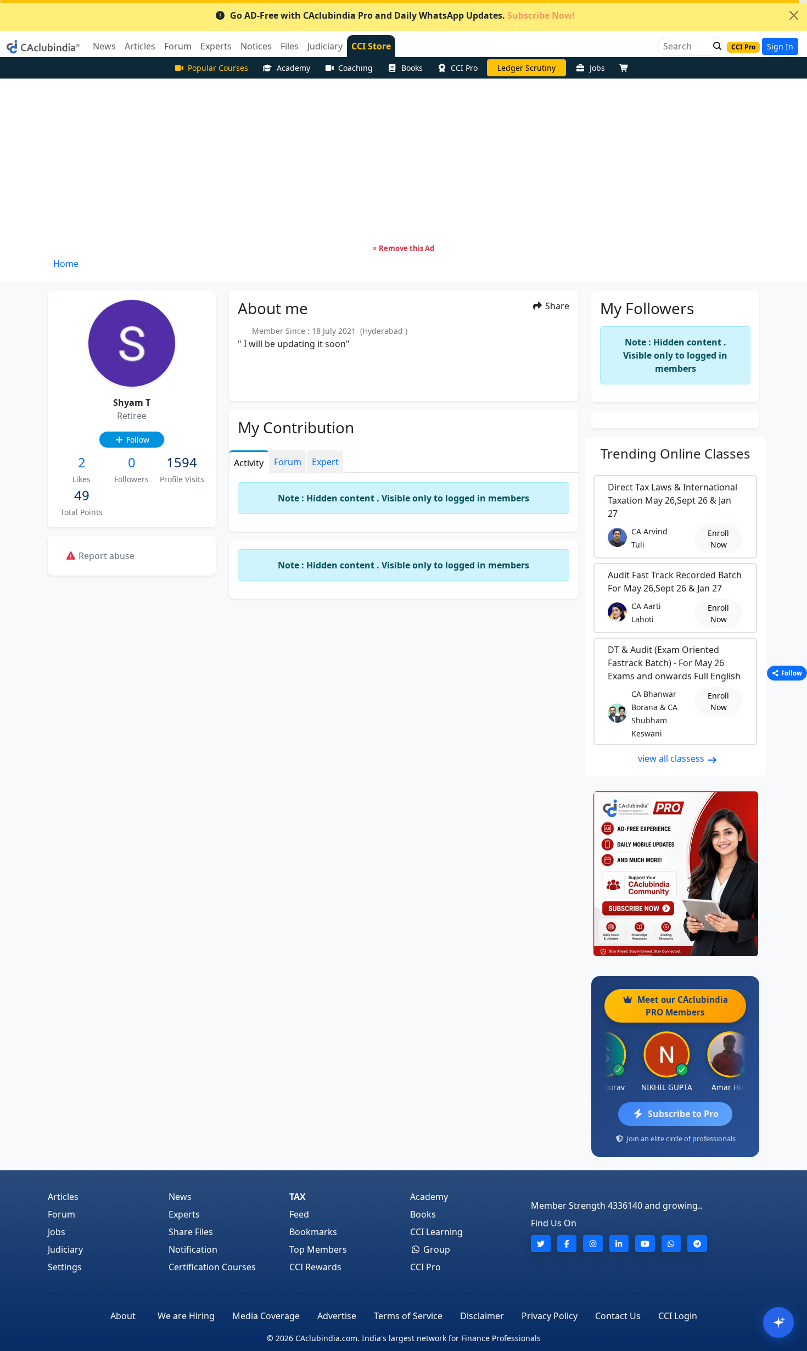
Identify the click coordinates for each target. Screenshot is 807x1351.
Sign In (780, 46)
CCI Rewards (315, 1267)
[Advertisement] (403, 161)
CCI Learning (436, 1232)
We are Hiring (186, 1316)
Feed (299, 1214)
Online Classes (675, 453)
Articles (63, 1197)
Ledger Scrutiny (526, 68)
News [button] (104, 46)
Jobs (597, 68)
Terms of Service (408, 1316)
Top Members (318, 1249)
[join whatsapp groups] (671, 1243)
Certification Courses (212, 1267)
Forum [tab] (287, 462)
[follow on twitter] (541, 1243)
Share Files (191, 1232)
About (123, 1316)
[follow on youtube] (645, 1243)
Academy (293, 68)
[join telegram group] (697, 1243)
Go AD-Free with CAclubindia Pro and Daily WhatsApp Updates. (402, 15)
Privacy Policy (550, 1316)
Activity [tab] (249, 463)
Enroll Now (718, 539)
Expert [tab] (325, 462)
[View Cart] (626, 67)
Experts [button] (216, 46)
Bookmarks (313, 1232)
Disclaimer (482, 1316)
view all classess (672, 758)
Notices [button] (256, 46)
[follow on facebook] (567, 1243)
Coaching (355, 68)
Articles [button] (140, 46)
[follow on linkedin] (619, 1243)
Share (556, 306)
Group (435, 1249)
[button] (714, 46)
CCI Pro (464, 68)
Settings (65, 1267)
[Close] (794, 15)
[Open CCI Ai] (778, 1322)
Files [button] (290, 46)
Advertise (336, 1316)
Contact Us (618, 1316)
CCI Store (371, 46)
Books (412, 68)
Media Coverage (266, 1316)
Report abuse (105, 556)
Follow (136, 439)
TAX (297, 1197)
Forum (61, 1214)
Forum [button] (178, 46)
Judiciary (65, 1249)
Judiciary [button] (325, 46)
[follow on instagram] (593, 1243)
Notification (193, 1249)
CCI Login (677, 1316)
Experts (184, 1214)
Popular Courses (218, 68)
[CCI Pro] (675, 873)
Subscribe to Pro (683, 1114)
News (180, 1197)
